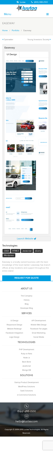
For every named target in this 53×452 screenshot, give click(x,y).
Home (5, 30)
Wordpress (9, 179)
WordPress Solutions (26, 310)
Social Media (38, 261)
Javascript (27, 175)
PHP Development (26, 273)
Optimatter (8, 39)
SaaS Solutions (26, 315)
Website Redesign (14, 253)
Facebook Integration (14, 257)
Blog (26, 228)
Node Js (26, 282)
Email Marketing (38, 257)
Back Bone (26, 286)
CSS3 (6, 175)
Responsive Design (14, 249)
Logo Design (14, 261)
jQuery (38, 175)
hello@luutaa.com (26, 345)
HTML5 (15, 175)
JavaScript (26, 290)
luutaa (22, 2)
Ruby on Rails (26, 277)
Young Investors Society (38, 39)
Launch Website (25, 162)
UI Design (12, 54)
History (26, 224)
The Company (26, 220)
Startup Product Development (26, 306)
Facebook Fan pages (38, 253)
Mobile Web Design (39, 249)
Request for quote (26, 202)
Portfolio (15, 30)
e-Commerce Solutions (26, 319)
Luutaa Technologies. (32, 353)
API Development (39, 244)
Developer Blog (26, 232)
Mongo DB (26, 294)
